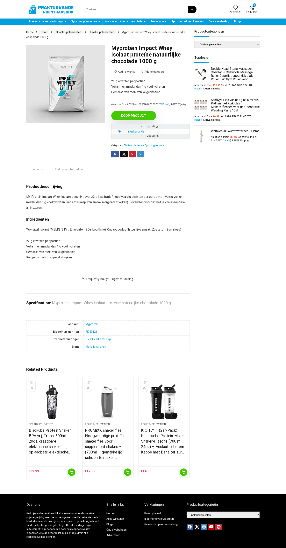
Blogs (238, 21)
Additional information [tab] (69, 169)
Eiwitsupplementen (102, 32)
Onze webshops (116, 529)
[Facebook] (190, 527)
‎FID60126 (91, 331)
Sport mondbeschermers (187, 21)
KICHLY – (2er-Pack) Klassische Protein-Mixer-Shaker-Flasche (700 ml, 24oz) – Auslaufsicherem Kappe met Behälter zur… (163, 441)
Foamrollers (159, 21)
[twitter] (197, 527)
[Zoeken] (192, 9)
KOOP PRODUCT (133, 116)
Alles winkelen (115, 518)
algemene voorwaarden (159, 518)
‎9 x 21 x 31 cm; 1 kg (98, 339)
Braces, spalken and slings (46, 21)
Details (166, 104)
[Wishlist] (235, 8)
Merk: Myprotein (96, 346)
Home (30, 32)
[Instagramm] (204, 527)
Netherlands (136, 131)
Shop (44, 32)
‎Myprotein (92, 324)
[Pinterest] (218, 527)
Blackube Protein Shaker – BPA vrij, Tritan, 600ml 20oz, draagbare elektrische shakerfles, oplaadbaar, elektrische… (52, 441)
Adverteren (113, 535)
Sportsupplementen (84, 21)
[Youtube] (211, 527)
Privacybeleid (152, 513)
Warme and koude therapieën (124, 21)
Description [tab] (38, 169)
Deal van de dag (219, 21)
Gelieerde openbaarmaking (161, 524)
